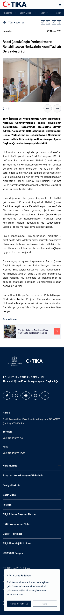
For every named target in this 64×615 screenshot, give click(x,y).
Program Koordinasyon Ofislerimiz (23, 475)
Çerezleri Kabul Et (19, 603)
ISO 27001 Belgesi (13, 553)
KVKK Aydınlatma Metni (16, 523)
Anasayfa (7, 12)
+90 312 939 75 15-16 (14, 453)
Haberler (43, 12)
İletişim (7, 504)
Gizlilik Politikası (12, 533)
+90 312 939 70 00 (13, 438)
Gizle (44, 603)
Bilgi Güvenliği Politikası (17, 543)
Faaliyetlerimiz (11, 485)
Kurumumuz (10, 465)
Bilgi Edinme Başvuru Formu (19, 514)
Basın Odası (25, 12)
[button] (48, 108)
